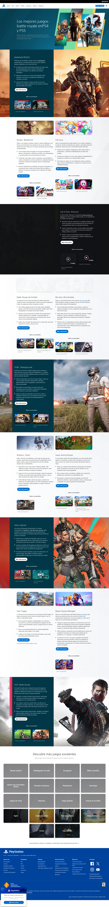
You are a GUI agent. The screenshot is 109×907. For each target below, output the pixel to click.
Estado (56, 866)
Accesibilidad (41, 864)
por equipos (83, 614)
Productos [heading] (24, 859)
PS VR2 (22, 866)
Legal (70, 897)
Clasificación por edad (77, 867)
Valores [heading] (40, 859)
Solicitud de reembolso (60, 872)
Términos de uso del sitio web (91, 897)
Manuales (57, 874)
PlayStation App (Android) (95, 876)
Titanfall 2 (26, 530)
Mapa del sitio (102, 897)
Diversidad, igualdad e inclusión (45, 868)
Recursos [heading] (75, 859)
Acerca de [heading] (6, 859)
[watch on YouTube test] (27, 108)
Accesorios (28, 5)
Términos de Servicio (77, 861)
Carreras (5, 864)
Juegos (17, 5)
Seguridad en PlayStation (61, 864)
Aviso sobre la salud (77, 869)
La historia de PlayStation (9, 872)
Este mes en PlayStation (13, 855)
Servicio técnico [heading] (59, 859)
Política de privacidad (77, 897)
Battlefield (42, 60)
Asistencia (41, 5)
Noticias (35, 5)
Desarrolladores (76, 871)
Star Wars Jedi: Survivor (36, 530)
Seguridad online (42, 866)
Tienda (8, 5)
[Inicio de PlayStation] (4, 6)
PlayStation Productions (9, 868)
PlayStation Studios (8, 866)
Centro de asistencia (60, 861)
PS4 (22, 864)
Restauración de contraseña (61, 870)
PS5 (13, 5)
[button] (21, 90)
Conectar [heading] (92, 859)
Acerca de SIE (7, 861)
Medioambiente (41, 861)
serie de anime (83, 300)
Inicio (5, 855)
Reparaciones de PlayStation (61, 868)
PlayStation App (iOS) (94, 874)
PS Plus (22, 5)
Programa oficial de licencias (79, 874)
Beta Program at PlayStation (96, 878)
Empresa (6, 870)
